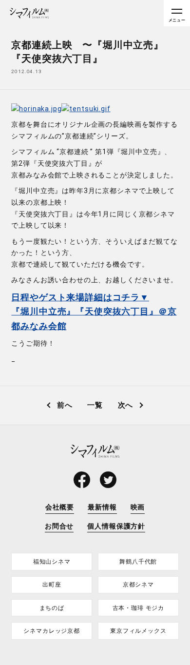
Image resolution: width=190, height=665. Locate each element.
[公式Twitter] (108, 479)
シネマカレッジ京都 (51, 630)
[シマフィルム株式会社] (29, 13)
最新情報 (102, 507)
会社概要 (59, 507)
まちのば (51, 608)
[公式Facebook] (82, 479)
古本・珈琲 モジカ (139, 608)
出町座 (51, 584)
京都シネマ (138, 584)
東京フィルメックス (138, 630)
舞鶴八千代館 (138, 561)
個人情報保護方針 (116, 526)
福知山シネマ (52, 561)
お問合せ (59, 526)
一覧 (95, 405)
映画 (138, 507)
